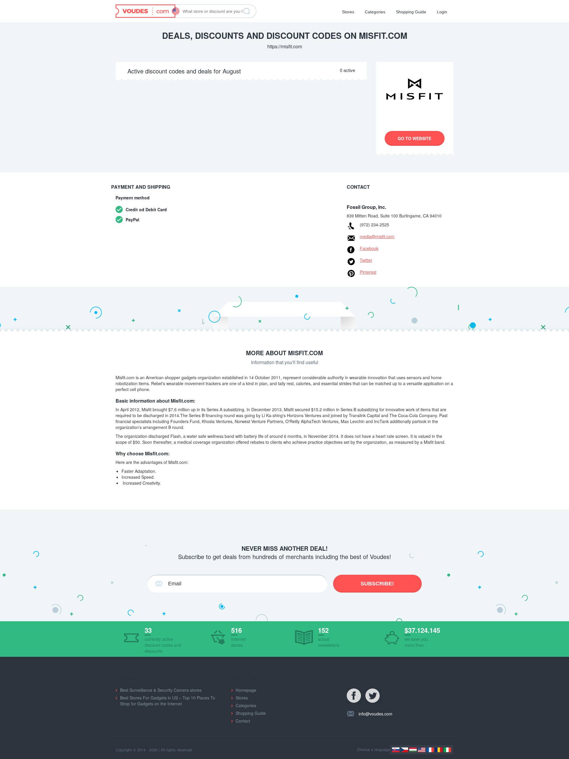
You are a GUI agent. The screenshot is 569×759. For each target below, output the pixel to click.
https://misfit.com (284, 46)
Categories (375, 11)
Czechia (404, 749)
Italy (447, 749)
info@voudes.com (375, 714)
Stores (348, 11)
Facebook (369, 248)
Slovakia (395, 749)
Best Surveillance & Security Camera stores (161, 690)
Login (442, 11)
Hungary (413, 749)
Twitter (366, 260)
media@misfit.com (377, 236)
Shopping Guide (411, 11)
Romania (438, 749)
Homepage (246, 690)
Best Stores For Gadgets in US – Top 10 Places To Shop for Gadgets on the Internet (167, 701)
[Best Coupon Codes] (148, 10)
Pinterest (368, 272)
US (421, 749)
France (430, 749)
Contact (243, 721)
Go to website (414, 138)
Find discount (246, 11)
